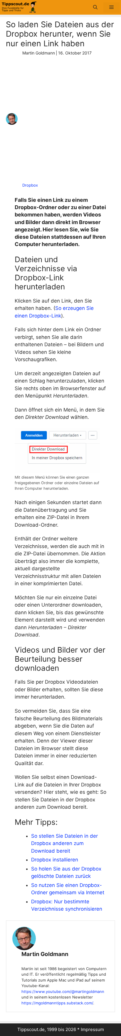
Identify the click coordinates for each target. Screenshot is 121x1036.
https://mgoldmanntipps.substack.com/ (57, 1003)
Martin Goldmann (44, 954)
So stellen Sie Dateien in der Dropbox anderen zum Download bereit (64, 843)
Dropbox (30, 185)
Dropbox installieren (54, 860)
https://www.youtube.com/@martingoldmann (62, 991)
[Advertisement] (60, 119)
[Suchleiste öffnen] (95, 7)
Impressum (92, 1029)
